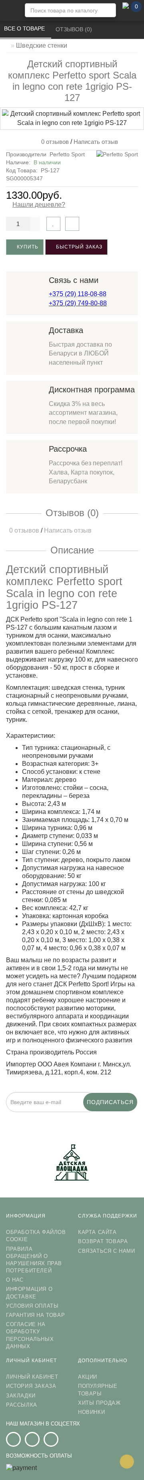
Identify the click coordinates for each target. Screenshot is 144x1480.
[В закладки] (53, 224)
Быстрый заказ (78, 247)
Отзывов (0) (75, 29)
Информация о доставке (29, 1292)
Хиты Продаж (99, 1403)
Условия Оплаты (32, 1306)
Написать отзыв (96, 141)
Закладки (21, 1396)
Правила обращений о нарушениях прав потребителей (34, 1260)
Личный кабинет (32, 1377)
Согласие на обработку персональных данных (30, 1335)
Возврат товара (103, 1241)
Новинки (91, 1412)
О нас (15, 1280)
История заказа (31, 1386)
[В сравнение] (72, 224)
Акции (87, 1377)
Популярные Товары (98, 1389)
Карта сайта (97, 1232)
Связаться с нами (106, 1251)
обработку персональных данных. (111, 1117)
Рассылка (21, 1405)
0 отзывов (53, 141)
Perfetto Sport (67, 154)
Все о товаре (25, 28)
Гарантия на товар (35, 1315)
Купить (26, 247)
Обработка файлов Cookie (36, 1235)
